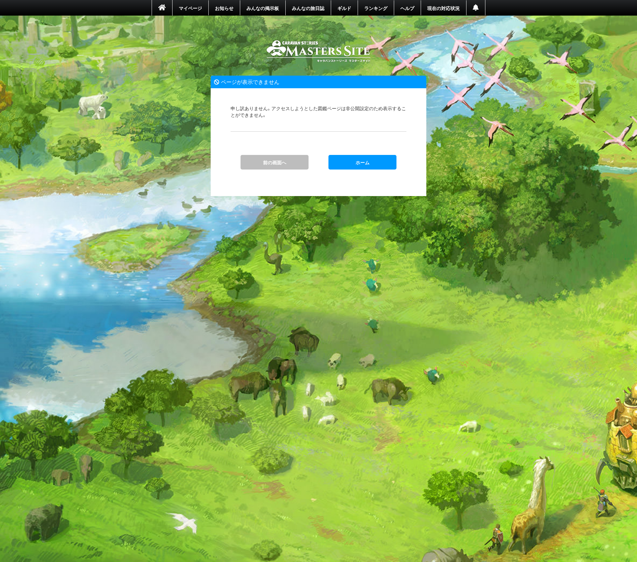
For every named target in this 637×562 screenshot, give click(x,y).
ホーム (319, 51)
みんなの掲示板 (263, 8)
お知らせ (224, 8)
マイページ (190, 8)
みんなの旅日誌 (308, 8)
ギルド (344, 8)
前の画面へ (274, 162)
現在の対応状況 (443, 8)
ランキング (376, 8)
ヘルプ (407, 8)
